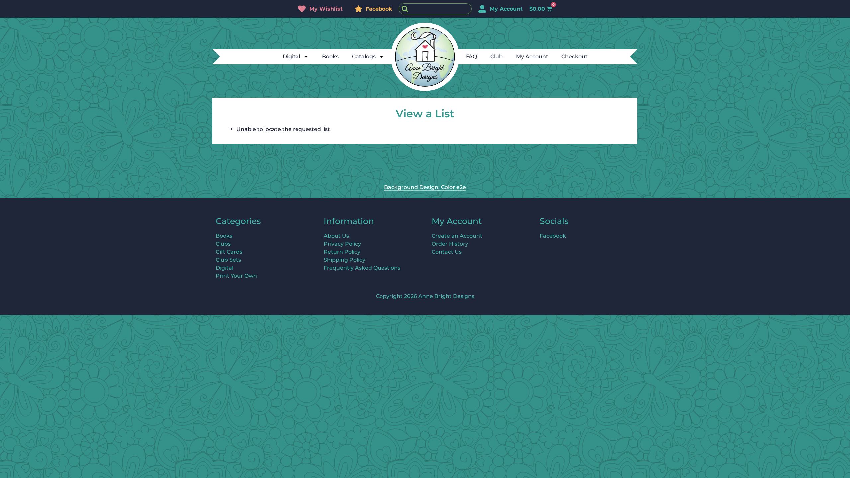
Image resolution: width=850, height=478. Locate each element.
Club (496, 56)
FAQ (471, 56)
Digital (291, 56)
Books (330, 56)
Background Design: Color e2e (425, 187)
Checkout (574, 56)
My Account (532, 56)
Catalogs (364, 56)
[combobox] (435, 8)
